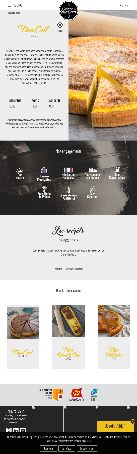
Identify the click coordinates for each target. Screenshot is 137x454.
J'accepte (48, 448)
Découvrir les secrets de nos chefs (69, 268)
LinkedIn (9, 430)
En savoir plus (86, 448)
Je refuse (66, 448)
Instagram (16, 430)
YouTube (23, 430)
